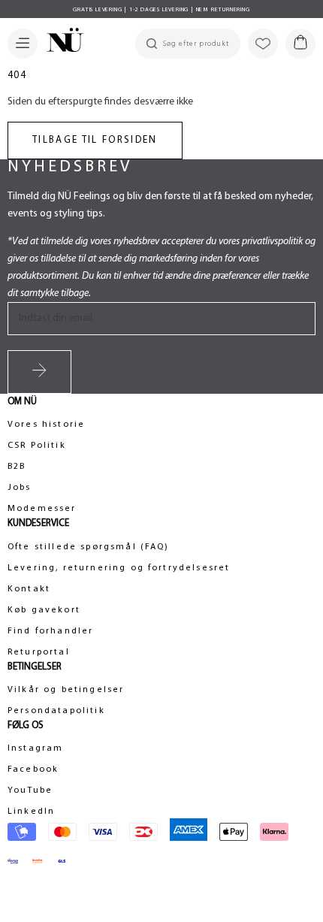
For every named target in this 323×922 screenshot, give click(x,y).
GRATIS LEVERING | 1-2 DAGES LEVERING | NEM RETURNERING (161, 10)
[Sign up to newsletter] (39, 372)
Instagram (35, 748)
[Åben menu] (23, 43)
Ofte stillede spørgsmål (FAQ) (89, 547)
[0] (300, 44)
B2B (17, 466)
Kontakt (29, 589)
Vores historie (46, 424)
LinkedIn (31, 811)
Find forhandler (50, 631)
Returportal (39, 652)
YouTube (30, 790)
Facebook (33, 769)
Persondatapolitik (56, 710)
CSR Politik (37, 445)
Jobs (20, 487)
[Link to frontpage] (61, 42)
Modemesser (42, 508)
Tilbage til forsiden (95, 140)
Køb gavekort (44, 610)
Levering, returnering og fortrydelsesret (119, 568)
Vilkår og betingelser (66, 689)
